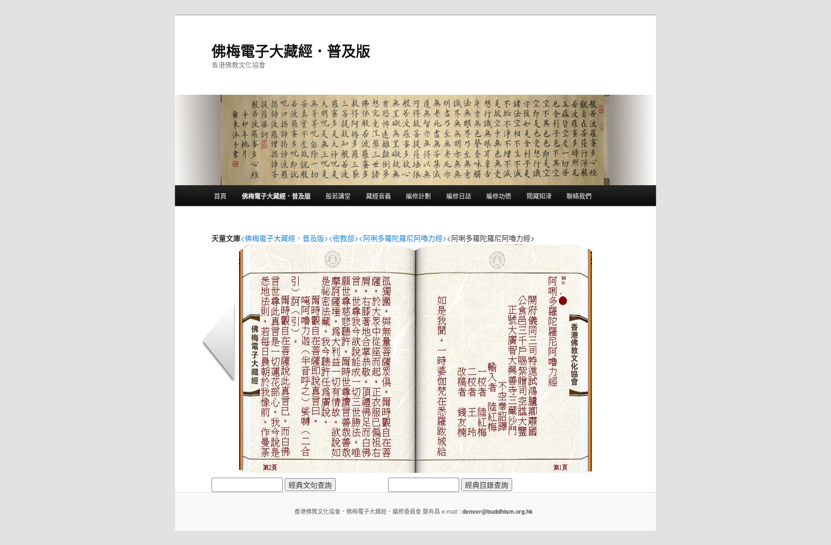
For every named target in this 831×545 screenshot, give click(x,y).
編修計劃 (418, 195)
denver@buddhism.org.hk (497, 511)
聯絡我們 (579, 195)
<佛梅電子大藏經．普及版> (284, 238)
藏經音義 (378, 195)
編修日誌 (458, 195)
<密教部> (343, 238)
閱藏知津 (539, 195)
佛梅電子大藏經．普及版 (291, 50)
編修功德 (498, 195)
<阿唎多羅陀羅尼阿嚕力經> (403, 238)
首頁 (220, 195)
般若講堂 (338, 195)
